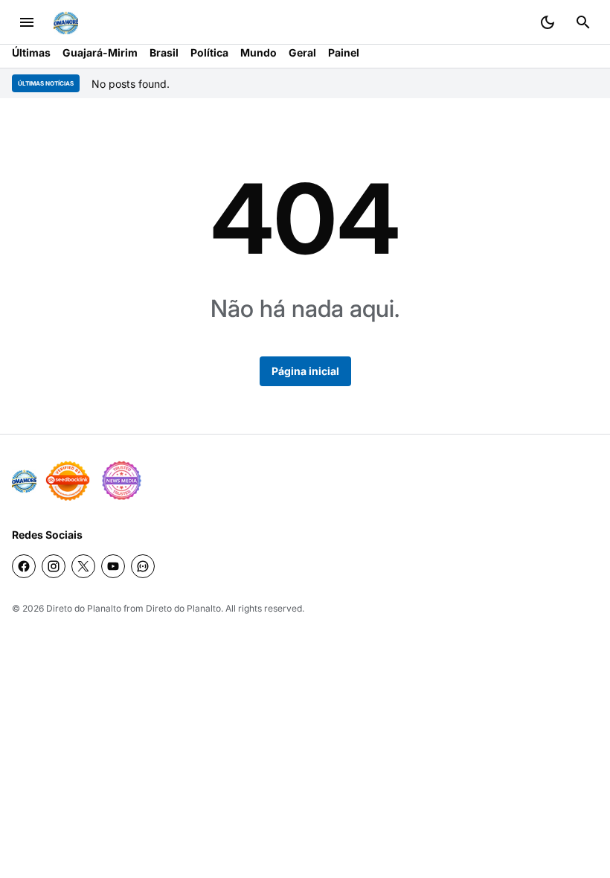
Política (209, 52)
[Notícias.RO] (24, 481)
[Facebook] (24, 566)
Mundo (258, 52)
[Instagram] (53, 566)
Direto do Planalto (83, 608)
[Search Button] (583, 22)
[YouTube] (113, 566)
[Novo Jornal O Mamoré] (66, 22)
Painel (343, 52)
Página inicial (305, 371)
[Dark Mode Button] (547, 22)
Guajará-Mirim (100, 52)
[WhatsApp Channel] (143, 566)
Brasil (164, 52)
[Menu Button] (27, 22)
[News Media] (121, 480)
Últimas (31, 52)
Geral (302, 52)
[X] (83, 566)
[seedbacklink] (67, 480)
